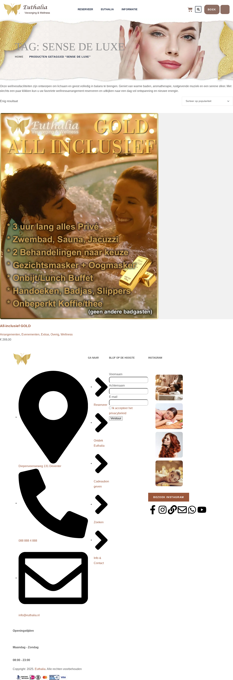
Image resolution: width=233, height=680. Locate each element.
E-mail (113, 396)
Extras (45, 334)
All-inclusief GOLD (15, 326)
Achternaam (117, 385)
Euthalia (107, 9)
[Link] (172, 509)
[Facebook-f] (152, 509)
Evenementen (30, 334)
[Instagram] (162, 509)
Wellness (67, 334)
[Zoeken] (198, 9)
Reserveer (85, 9)
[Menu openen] (225, 9)
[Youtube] (201, 509)
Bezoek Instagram (168, 497)
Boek (212, 9)
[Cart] (190, 9)
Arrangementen (10, 334)
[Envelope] (182, 509)
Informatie (129, 9)
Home (19, 56)
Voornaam (115, 374)
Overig (55, 334)
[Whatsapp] (192, 509)
